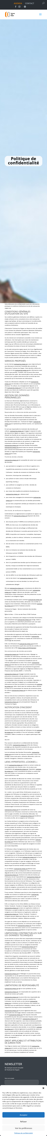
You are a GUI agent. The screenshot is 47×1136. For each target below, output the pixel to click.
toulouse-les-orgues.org (18, 349)
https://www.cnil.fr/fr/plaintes (27, 648)
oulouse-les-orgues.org (22, 370)
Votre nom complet (9, 1078)
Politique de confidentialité (23, 1133)
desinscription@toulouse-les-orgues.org (16, 631)
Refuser (23, 1121)
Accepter (23, 1115)
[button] (43, 1088)
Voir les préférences (23, 1128)
